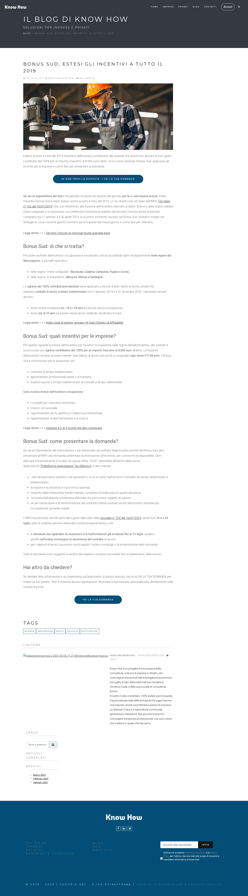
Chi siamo (37, 843)
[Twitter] (130, 828)
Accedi (227, 7)
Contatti (210, 7)
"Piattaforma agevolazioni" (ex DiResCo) (65, 466)
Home (154, 7)
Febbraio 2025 (40, 778)
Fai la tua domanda (98, 599)
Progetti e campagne (50, 853)
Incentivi (72, 631)
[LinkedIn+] (124, 828)
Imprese (168, 7)
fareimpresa (45, 631)
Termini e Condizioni (195, 852)
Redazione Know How (60, 78)
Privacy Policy (205, 884)
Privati (183, 7)
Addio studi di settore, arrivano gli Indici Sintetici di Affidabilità (84, 322)
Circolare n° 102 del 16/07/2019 (120, 518)
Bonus (60, 631)
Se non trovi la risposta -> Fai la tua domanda (98, 179)
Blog (196, 7)
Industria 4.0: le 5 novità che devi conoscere (74, 428)
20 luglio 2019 (34, 78)
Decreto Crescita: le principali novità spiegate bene (78, 233)
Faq (97, 846)
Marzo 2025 (39, 775)
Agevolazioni (90, 631)
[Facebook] (118, 828)
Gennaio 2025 (40, 782)
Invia (205, 845)
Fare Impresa (87, 78)
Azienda (29, 631)
